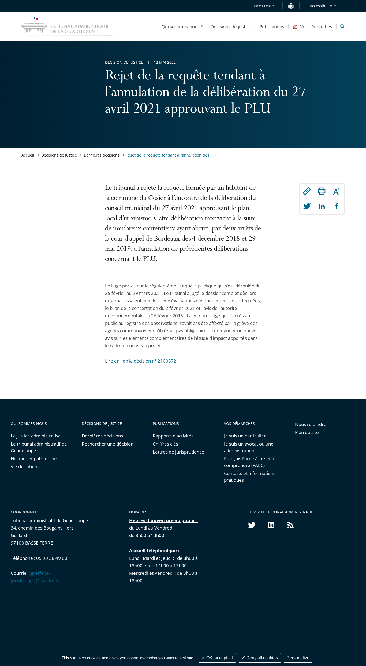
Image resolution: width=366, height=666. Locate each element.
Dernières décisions (101, 155)
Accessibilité (321, 5)
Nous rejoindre (310, 424)
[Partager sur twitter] (307, 206)
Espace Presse (261, 5)
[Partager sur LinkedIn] (321, 206)
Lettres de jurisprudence (178, 452)
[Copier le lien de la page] (307, 191)
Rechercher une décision (107, 444)
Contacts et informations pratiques (249, 476)
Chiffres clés (165, 444)
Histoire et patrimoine (34, 458)
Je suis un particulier (245, 436)
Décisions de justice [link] (59, 155)
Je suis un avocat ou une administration (249, 447)
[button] (182, 26)
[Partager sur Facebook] (336, 206)
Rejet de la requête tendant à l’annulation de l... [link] (169, 155)
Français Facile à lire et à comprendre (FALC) (249, 461)
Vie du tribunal (26, 466)
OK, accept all (219, 658)
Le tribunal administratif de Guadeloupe (39, 447)
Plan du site (307, 432)
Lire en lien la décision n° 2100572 (140, 361)
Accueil (27, 155)
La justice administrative (36, 436)
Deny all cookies (261, 658)
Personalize (298, 658)
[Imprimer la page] (321, 191)
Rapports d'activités (173, 436)
